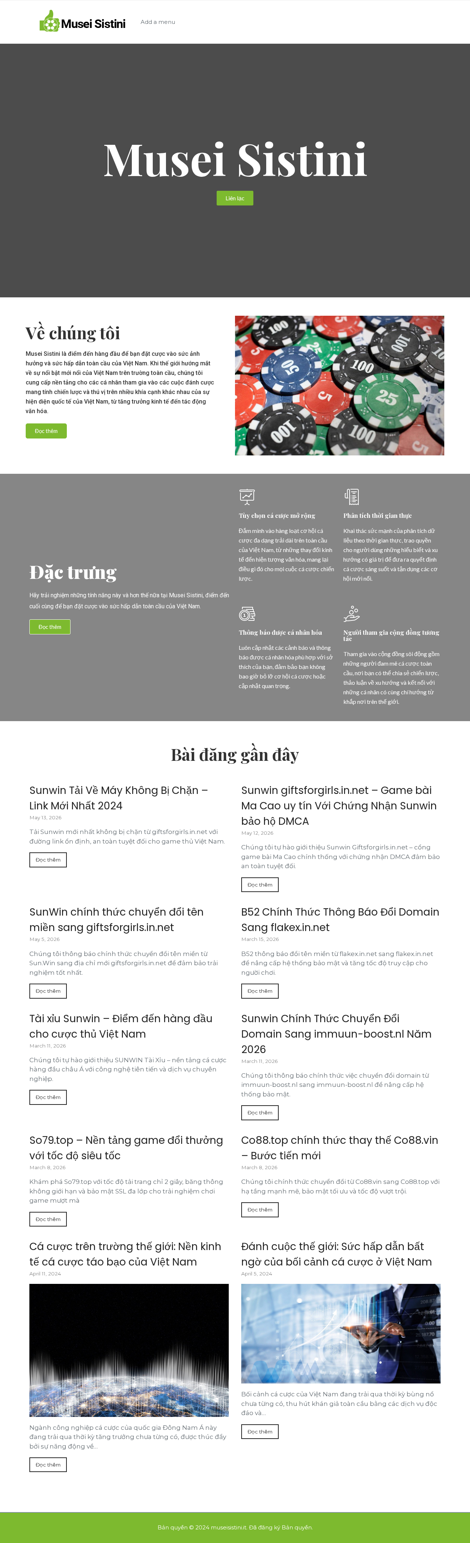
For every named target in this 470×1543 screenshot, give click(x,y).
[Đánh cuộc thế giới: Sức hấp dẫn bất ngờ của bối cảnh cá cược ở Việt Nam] (341, 1334)
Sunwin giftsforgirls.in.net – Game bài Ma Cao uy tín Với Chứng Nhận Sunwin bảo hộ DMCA (339, 805)
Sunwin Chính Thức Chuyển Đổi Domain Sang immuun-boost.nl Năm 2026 (336, 1034)
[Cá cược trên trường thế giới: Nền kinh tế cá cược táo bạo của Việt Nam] (129, 1350)
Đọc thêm (48, 860)
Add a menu (158, 21)
